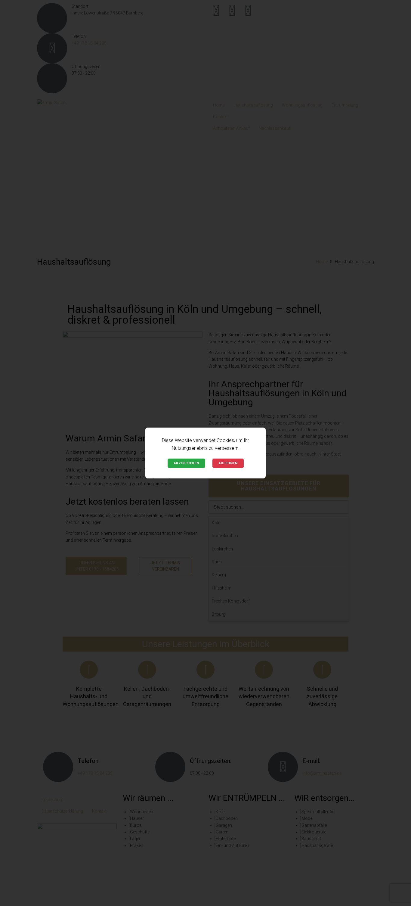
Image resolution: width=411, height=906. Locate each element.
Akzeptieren (186, 463)
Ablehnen (228, 463)
